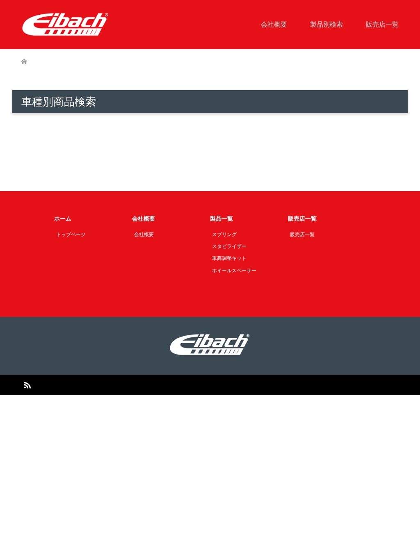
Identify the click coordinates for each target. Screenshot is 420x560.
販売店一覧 (382, 24)
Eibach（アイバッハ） (200, 385)
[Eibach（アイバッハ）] (65, 24)
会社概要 (274, 24)
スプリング (224, 234)
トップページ (71, 234)
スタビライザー (229, 246)
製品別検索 (326, 24)
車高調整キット (229, 258)
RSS (27, 384)
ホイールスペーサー (234, 270)
